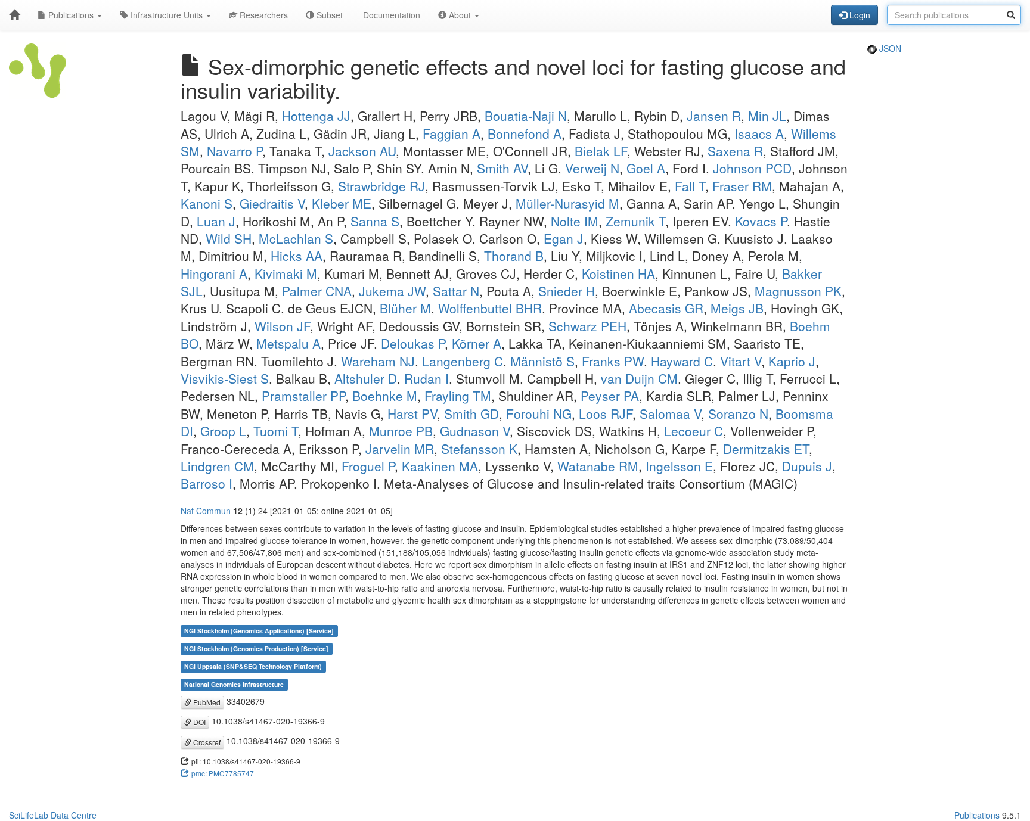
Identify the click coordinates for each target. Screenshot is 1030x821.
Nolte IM (574, 221)
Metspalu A (288, 343)
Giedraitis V (272, 203)
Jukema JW (392, 291)
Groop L (223, 431)
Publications (71, 15)
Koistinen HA (618, 273)
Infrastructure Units (166, 15)
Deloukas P (413, 343)
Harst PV (412, 413)
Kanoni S (206, 203)
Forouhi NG (539, 413)
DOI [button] (198, 722)
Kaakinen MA (440, 466)
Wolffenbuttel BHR (490, 308)
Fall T (690, 186)
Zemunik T (635, 221)
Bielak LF (601, 151)
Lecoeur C (693, 431)
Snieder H (566, 291)
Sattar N (456, 291)
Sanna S (374, 221)
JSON (889, 48)
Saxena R (735, 151)
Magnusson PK (798, 291)
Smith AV (502, 168)
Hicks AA (296, 256)
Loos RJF (605, 413)
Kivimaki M (286, 273)
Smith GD (471, 413)
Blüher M (405, 308)
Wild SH (229, 238)
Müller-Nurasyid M (567, 203)
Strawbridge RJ (381, 186)
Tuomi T (275, 431)
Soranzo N (738, 413)
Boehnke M (384, 396)
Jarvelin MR (399, 449)
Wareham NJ (378, 361)
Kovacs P (761, 221)
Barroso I (206, 483)
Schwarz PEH (587, 326)
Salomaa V (670, 413)
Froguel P (368, 466)
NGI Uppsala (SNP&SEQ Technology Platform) (253, 666)
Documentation (390, 15)
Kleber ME (341, 203)
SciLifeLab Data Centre (53, 815)
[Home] (14, 15)
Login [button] (858, 15)
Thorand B (514, 256)
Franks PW (613, 361)
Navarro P (234, 151)
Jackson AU (362, 151)
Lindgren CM (217, 466)
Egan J (564, 238)
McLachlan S (296, 238)
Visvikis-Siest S (225, 378)
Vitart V (740, 361)
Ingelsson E (679, 466)
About (459, 15)
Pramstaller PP (303, 396)
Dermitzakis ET (766, 449)
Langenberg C (462, 361)
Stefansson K (479, 449)
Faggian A (451, 133)
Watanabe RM (597, 466)
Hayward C (682, 361)
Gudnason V (475, 431)
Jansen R (714, 116)
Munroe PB (401, 431)
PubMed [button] (206, 702)
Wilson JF (282, 326)
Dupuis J (807, 466)
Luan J (216, 221)
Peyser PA (610, 396)
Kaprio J (791, 361)
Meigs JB (737, 308)
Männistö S (542, 361)
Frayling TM (457, 396)
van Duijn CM (639, 378)
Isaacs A (759, 133)
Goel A (645, 168)
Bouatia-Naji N (526, 116)
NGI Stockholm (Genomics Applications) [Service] (259, 630)
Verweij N (592, 168)
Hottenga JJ (316, 116)
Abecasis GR (666, 308)
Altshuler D (365, 378)
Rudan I (426, 378)
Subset (328, 15)
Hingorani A (214, 273)
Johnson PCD (752, 168)
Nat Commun (206, 511)
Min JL (767, 116)
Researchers (262, 15)
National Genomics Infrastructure (234, 684)
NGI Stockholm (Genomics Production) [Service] (256, 648)
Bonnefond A (524, 133)
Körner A (476, 343)
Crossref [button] (206, 742)
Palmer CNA (317, 291)
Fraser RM (742, 186)
